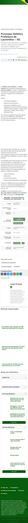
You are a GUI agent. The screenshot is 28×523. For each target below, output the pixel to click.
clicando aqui (19, 194)
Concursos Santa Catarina (11, 29)
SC (23, 243)
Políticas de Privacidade (9, 490)
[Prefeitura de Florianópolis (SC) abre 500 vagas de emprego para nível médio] (14, 344)
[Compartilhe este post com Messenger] (14, 60)
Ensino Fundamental (19, 219)
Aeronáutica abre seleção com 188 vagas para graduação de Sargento (13, 327)
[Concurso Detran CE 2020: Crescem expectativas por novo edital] (14, 361)
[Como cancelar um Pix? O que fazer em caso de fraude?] (5, 464)
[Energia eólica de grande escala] (5, 449)
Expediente (15, 487)
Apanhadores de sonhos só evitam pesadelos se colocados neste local (17, 415)
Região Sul (6, 377)
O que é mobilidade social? (16, 432)
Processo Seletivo (6, 266)
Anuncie (22, 490)
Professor (17, 266)
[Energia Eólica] (5, 457)
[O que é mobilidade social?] (5, 433)
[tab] (14, 378)
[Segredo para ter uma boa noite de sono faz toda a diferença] (5, 400)
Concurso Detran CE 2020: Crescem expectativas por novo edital (12, 364)
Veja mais (14, 422)
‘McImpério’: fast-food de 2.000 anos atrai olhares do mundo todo (17, 407)
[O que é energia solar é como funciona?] (5, 441)
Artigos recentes (8, 427)
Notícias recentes (8, 394)
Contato (4, 493)
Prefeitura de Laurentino (8, 262)
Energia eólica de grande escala (15, 448)
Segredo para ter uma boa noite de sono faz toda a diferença (17, 399)
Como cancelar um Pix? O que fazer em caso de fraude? (17, 464)
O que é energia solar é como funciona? (17, 440)
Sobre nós (5, 487)
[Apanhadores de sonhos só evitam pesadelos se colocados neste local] (5, 415)
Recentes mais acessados (10, 387)
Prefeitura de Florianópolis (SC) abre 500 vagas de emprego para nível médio (13, 348)
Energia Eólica (14, 455)
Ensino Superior (18, 223)
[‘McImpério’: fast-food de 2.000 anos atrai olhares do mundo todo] (5, 407)
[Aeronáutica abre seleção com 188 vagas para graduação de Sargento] (14, 324)
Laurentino (17, 243)
